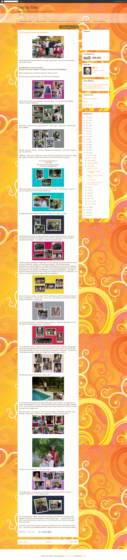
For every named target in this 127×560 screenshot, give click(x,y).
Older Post (73, 542)
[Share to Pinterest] (50, 532)
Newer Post (23, 542)
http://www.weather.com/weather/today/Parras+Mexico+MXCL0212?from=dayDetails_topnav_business (96, 86)
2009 (87, 210)
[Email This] (43, 532)
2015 (87, 142)
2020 (87, 128)
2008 (87, 212)
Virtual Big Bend (89, 105)
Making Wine (85, 21)
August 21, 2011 (92, 168)
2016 (87, 139)
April (89, 195)
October (90, 160)
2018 (87, 134)
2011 (87, 153)
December (90, 155)
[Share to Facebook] (49, 532)
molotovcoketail (69, 556)
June (89, 190)
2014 (87, 144)
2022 (87, 123)
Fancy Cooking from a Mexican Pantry (63, 21)
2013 (87, 147)
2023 (87, 120)
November (90, 158)
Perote (86, 102)
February (90, 201)
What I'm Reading (99, 21)
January (90, 204)
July (88, 187)
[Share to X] (47, 532)
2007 (87, 215)
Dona (96, 68)
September (91, 163)
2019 (87, 131)
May (88, 193)
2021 (87, 125)
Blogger (84, 556)
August (89, 166)
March (89, 198)
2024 (87, 117)
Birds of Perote (41, 21)
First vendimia (91, 180)
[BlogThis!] (45, 532)
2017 (87, 136)
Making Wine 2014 (26, 21)
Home (22, 15)
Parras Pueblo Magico (90, 98)
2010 (87, 207)
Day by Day (27, 7)
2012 (87, 150)
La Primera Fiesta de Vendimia (93, 172)
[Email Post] (39, 532)
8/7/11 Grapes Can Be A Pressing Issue (94, 183)
